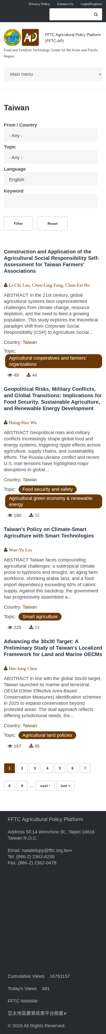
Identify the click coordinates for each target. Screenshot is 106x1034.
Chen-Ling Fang (47, 285)
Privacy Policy (39, 4)
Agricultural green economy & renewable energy (50, 501)
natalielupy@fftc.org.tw (47, 850)
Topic (10, 147)
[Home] (22, 37)
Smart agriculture (40, 616)
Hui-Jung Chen (23, 668)
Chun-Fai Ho (77, 285)
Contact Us (65, 4)
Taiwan (30, 342)
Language (15, 169)
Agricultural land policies (47, 735)
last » (65, 786)
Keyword (13, 191)
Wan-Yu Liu (20, 550)
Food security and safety (47, 489)
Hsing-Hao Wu (23, 422)
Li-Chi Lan (19, 285)
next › (45, 786)
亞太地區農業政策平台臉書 (37, 1013)
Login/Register (91, 4)
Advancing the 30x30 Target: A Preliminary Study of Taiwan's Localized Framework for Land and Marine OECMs (53, 648)
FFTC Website (23, 1001)
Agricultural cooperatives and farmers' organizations (47, 361)
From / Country (20, 125)
